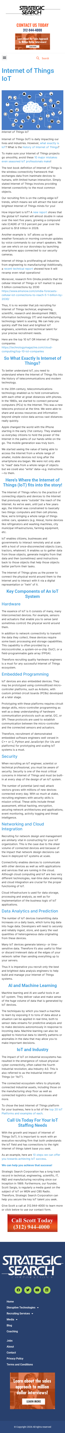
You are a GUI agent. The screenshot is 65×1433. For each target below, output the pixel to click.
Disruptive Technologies (21, 1307)
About (10, 1346)
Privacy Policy (15, 1358)
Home (10, 1301)
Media (10, 1319)
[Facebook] (18, 1290)
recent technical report (18, 268)
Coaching (12, 1331)
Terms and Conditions (20, 1364)
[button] (4, 57)
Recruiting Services (18, 1313)
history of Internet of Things (40, 147)
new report (40, 212)
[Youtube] (37, 1290)
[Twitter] (28, 1290)
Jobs (9, 1340)
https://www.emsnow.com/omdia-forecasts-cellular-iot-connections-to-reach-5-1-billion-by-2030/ (32, 295)
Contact (11, 1352)
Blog (9, 1325)
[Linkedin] (46, 1290)
